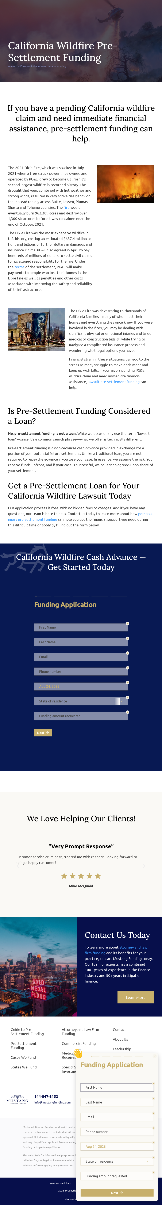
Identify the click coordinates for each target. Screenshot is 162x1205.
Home (11, 66)
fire (67, 207)
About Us (120, 1039)
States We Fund (24, 1067)
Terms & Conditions (60, 1183)
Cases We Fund (23, 1057)
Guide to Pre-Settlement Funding (27, 1031)
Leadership (122, 1048)
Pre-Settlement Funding (23, 1045)
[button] (18, 866)
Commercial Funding (79, 1043)
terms (19, 266)
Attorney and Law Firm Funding (80, 1031)
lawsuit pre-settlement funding (114, 381)
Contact (119, 1029)
